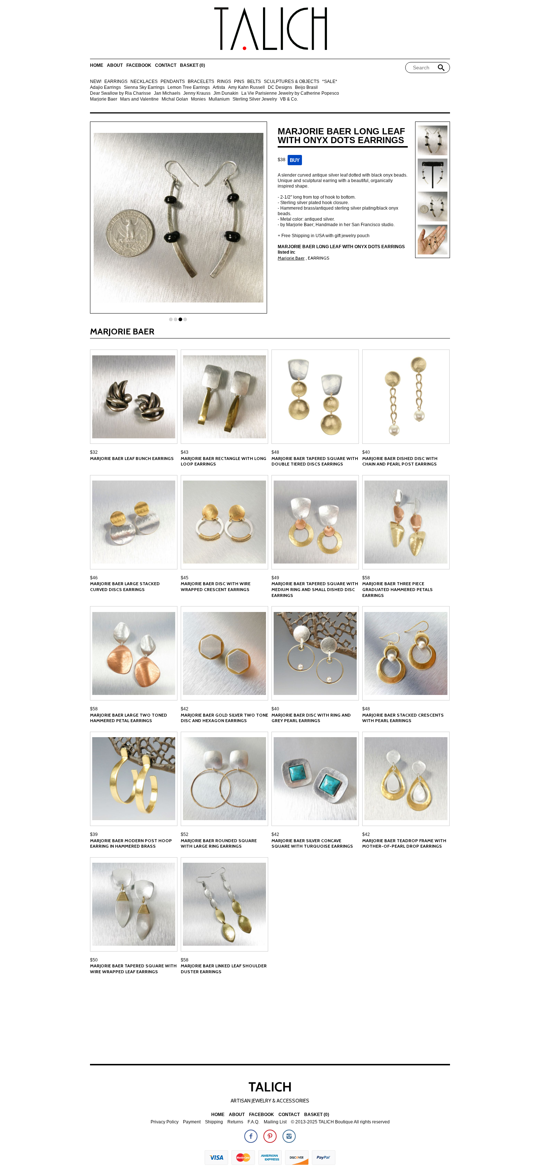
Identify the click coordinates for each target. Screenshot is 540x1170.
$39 (94, 834)
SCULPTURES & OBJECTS (291, 81)
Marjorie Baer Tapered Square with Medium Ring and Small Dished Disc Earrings (314, 589)
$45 (184, 577)
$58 (366, 577)
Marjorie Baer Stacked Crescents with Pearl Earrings (403, 718)
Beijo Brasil (306, 87)
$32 (94, 452)
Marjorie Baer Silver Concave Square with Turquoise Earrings (312, 843)
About (115, 65)
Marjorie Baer (103, 99)
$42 (184, 708)
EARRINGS (115, 81)
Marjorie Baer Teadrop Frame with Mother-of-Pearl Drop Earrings (404, 843)
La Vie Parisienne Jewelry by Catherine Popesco (290, 93)
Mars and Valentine (139, 99)
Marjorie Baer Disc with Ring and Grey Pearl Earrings (311, 718)
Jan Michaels (167, 93)
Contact (165, 65)
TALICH (270, 1087)
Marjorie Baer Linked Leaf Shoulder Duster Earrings (224, 968)
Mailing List (275, 1122)
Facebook (138, 65)
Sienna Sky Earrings (144, 87)
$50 (94, 960)
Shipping (214, 1122)
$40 (366, 452)
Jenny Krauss (196, 93)
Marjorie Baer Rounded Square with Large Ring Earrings (219, 843)
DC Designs (280, 87)
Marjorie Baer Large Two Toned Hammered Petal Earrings (128, 718)
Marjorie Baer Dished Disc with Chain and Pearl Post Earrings (400, 461)
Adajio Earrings (105, 87)
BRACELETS (201, 81)
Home (96, 65)
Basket (192, 65)
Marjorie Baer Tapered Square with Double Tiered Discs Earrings (314, 461)
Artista (219, 87)
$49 (275, 577)
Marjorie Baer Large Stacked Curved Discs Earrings (125, 586)
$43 (184, 452)
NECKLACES (144, 81)
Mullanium (219, 99)
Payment (192, 1122)
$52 (184, 834)
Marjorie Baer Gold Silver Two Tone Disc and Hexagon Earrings (224, 718)
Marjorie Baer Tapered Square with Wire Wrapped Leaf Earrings (133, 968)
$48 (275, 452)
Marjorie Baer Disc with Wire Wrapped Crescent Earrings (216, 586)
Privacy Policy (165, 1122)
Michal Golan (175, 99)
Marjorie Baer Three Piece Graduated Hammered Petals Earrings (397, 589)
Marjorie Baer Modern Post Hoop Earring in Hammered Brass (131, 843)
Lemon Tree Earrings (189, 87)
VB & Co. (289, 99)
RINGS (224, 81)
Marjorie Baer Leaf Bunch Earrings (132, 458)
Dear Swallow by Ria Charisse (120, 93)
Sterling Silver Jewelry (255, 99)
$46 (94, 577)
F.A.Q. (253, 1122)
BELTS (254, 81)
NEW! (95, 81)
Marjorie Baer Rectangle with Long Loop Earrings (223, 461)
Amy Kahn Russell (246, 87)
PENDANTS (173, 81)
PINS (239, 81)
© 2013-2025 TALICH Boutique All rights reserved (340, 1122)
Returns (235, 1122)
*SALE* (329, 81)
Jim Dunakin (225, 93)
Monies (198, 99)
